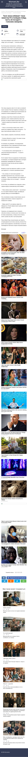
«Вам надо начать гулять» (9, 658)
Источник (3, 229)
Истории (5, 26)
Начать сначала (6, 607)
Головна (3, 11)
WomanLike (14, 2)
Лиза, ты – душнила (8, 683)
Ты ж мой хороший (7, 633)
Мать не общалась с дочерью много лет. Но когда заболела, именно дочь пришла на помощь (13, 738)
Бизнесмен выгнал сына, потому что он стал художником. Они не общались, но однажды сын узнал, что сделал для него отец (14, 710)
